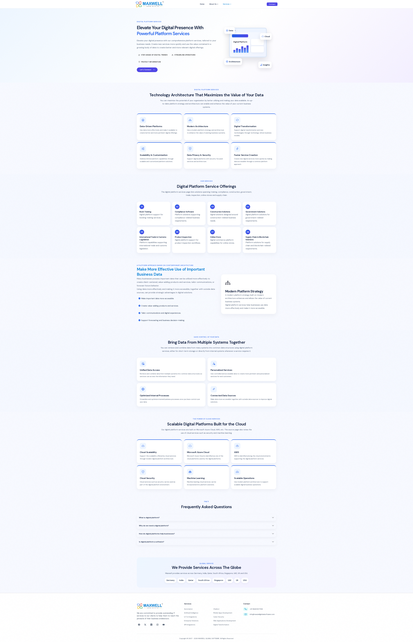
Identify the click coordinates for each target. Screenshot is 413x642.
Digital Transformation (221, 625)
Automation (188, 609)
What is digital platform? (149, 517)
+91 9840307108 (256, 609)
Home (202, 4)
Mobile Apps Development (222, 613)
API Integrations (189, 625)
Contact (272, 4)
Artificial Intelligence (191, 613)
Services (226, 4)
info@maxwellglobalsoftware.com (262, 614)
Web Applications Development (224, 621)
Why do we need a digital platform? (154, 526)
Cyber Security (218, 617)
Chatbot (216, 609)
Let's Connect (145, 70)
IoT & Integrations (190, 617)
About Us (213, 4)
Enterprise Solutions (191, 621)
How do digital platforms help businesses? (157, 534)
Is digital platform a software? (151, 542)
